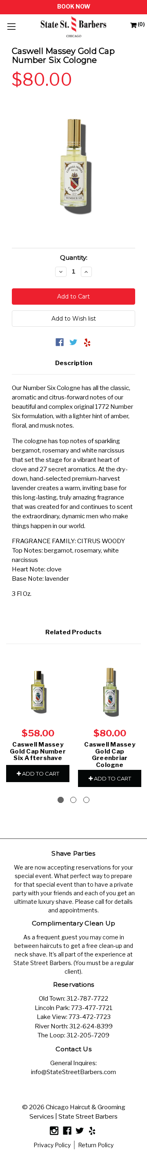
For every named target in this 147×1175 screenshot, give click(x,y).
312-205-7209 (88, 1035)
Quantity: (73, 257)
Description (73, 363)
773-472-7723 (90, 1017)
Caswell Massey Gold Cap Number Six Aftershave (38, 751)
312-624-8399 (91, 1026)
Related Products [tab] (73, 632)
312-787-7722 (87, 998)
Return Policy (96, 1145)
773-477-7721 (92, 1008)
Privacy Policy (52, 1145)
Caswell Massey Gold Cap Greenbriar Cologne (109, 755)
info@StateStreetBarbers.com (73, 1072)
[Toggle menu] (11, 26)
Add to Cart (40, 773)
